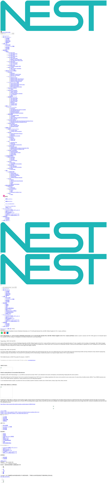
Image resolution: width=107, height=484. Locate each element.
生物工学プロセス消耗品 (10, 70)
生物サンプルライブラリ (13, 129)
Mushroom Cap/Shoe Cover (15, 192)
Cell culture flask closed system (16, 60)
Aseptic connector (13, 91)
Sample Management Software (16, 133)
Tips (9, 141)
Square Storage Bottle (14, 83)
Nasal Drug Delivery (12, 119)
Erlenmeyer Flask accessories (16, 81)
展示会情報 (7, 45)
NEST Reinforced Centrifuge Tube (17, 149)
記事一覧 (5, 43)
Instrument (12, 134)
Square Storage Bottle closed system (17, 84)
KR (9, 32)
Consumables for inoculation (16, 163)
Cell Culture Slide (11, 65)
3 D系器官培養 (11, 171)
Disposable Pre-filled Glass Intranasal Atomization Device (21, 120)
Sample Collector (11, 123)
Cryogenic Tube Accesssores (16, 131)
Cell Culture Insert (11, 61)
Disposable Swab (13, 124)
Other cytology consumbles (15, 68)
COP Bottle (12, 116)
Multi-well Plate (11, 164)
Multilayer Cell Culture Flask (16, 59)
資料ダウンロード (9, 211)
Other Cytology (11, 67)
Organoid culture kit (14, 174)
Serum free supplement (14, 175)
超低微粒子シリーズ (12, 96)
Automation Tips (13, 142)
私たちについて (6, 37)
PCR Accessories (13, 160)
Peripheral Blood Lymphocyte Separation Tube (19, 148)
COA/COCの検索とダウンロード (12, 210)
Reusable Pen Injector (14, 111)
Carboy (11, 89)
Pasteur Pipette (13, 154)
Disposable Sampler (14, 126)
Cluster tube (12, 140)
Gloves (11, 189)
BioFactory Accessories (15, 75)
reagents (9, 178)
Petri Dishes (12, 162)
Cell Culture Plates (14, 98)
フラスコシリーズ (12, 76)
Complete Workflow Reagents (16, 177)
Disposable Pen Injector (15, 110)
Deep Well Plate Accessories (16, 167)
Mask (11, 191)
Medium (12, 179)
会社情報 (7, 48)
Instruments (10, 186)
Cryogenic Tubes (13, 103)
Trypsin (11, 181)
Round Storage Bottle (14, 85)
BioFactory (10, 72)
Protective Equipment (12, 188)
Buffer (11, 183)
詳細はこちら (8, 207)
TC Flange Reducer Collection (16, 93)
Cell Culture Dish (11, 54)
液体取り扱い (8, 127)
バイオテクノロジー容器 (13, 82)
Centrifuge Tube (13, 104)
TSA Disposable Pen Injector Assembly (18, 109)
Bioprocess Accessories (12, 90)
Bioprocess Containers (12, 87)
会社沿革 (7, 39)
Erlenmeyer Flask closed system (16, 79)
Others (11, 95)
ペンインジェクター (12, 107)
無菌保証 (7, 42)
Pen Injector (12, 108)
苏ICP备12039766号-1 (5, 476)
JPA (3, 32)
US (8, 32)
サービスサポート (7, 208)
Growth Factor (13, 176)
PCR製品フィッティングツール (12, 213)
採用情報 (5, 216)
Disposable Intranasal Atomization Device (18, 122)
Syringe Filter (13, 153)
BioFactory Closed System (15, 74)
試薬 (6, 170)
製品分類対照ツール (9, 212)
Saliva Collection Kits (14, 125)
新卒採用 (7, 217)
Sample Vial (12, 139)
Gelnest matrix (13, 173)
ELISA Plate (10, 168)
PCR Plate (12, 159)
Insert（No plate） (14, 63)
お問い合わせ (6, 220)
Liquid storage (11, 136)
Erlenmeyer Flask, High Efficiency (17, 78)
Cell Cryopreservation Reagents (16, 180)
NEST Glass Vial (13, 118)
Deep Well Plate (13, 166)
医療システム (8, 106)
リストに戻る (3, 410)
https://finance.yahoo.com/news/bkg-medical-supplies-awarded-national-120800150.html (17, 404)
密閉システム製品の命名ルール (12, 215)
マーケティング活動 (9, 46)
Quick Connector (13, 92)
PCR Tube (12, 158)
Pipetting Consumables (12, 150)
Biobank (9, 132)
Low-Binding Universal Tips (16, 144)
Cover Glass (12, 69)
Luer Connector (13, 94)
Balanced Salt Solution (14, 184)
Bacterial (9, 161)
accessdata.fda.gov (31, 360)
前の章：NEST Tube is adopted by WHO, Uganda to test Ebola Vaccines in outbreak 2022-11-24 (19, 412)
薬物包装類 (10, 114)
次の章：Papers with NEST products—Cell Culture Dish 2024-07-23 (14, 413)
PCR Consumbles (11, 157)
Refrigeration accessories (15, 135)
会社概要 (7, 38)
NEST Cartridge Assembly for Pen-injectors (19, 117)
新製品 (6, 304)
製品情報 (7, 47)
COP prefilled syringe (14, 115)
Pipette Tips (12, 143)
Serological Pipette (14, 151)
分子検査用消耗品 (9, 155)
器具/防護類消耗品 (9, 185)
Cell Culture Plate (11, 52)
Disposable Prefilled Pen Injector (16, 113)
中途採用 (7, 219)
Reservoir (12, 138)
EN (6, 32)
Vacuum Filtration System (15, 152)
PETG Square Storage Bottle (16, 86)
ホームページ (6, 35)
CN (4, 32)
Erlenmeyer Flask (13, 77)
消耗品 (6, 51)
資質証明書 (7, 41)
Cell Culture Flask (11, 57)
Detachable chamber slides (15, 66)
